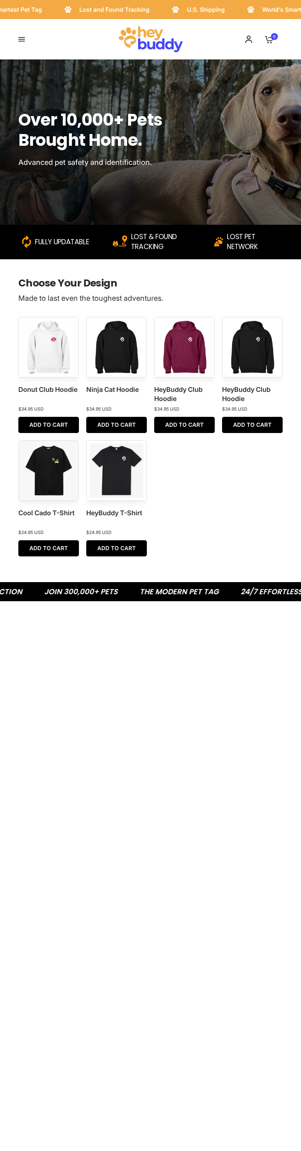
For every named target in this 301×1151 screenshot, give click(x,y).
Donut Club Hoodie (47, 389)
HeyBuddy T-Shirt (114, 513)
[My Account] (249, 39)
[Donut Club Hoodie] (48, 347)
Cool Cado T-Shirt (46, 513)
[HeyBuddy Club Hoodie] (184, 347)
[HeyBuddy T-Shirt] (116, 470)
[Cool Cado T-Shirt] (48, 470)
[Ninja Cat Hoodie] (116, 347)
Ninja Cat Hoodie (112, 389)
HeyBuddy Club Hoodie (178, 394)
